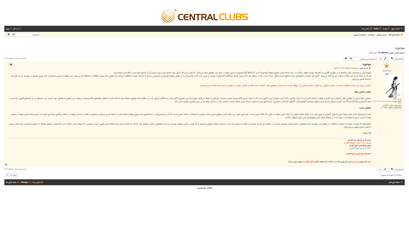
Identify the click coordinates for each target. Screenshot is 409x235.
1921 (395, 99)
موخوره (400, 48)
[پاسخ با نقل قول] (10, 65)
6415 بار (385, 105)
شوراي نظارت (373, 53)
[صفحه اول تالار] (204, 15)
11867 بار (384, 108)
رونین (391, 52)
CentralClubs (201, 188)
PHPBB (209, 188)
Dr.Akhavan (383, 52)
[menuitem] (386, 29)
